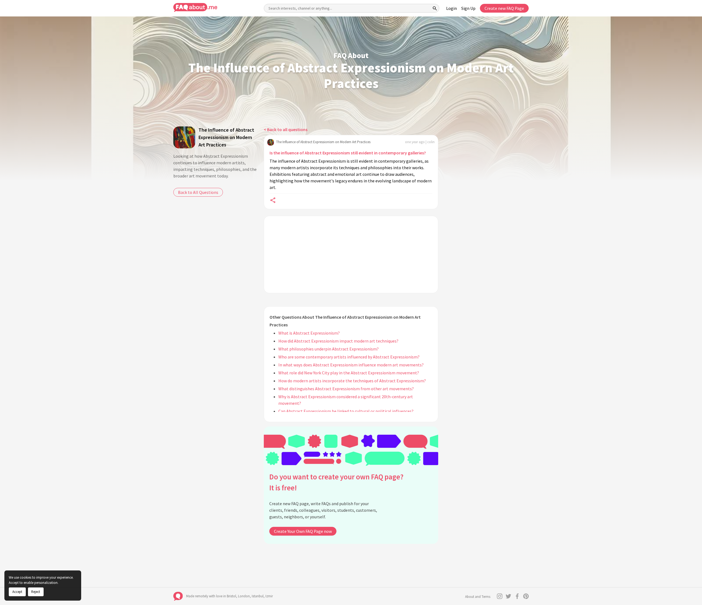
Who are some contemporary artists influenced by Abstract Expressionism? (349, 357)
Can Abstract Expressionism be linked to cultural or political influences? (346, 411)
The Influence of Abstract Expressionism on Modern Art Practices (226, 137)
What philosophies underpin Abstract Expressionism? (328, 349)
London (244, 596)
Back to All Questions (198, 192)
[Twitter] (508, 596)
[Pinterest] (526, 596)
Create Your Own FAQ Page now (303, 531)
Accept (17, 591)
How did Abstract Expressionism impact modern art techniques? (338, 341)
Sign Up (468, 8)
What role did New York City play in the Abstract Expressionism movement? (348, 372)
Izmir (269, 596)
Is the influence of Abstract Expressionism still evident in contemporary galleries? (348, 153)
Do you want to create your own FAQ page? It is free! (336, 482)
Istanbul (258, 596)
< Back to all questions (285, 129)
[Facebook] (517, 596)
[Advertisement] (351, 254)
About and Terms (477, 596)
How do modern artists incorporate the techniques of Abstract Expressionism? (352, 380)
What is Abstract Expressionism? (309, 333)
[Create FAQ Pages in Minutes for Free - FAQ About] (195, 7)
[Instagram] (499, 596)
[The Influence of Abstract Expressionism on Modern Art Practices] (184, 137)
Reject (35, 591)
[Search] (435, 8)
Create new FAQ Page (504, 8)
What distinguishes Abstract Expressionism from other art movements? (346, 388)
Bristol (231, 596)
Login (451, 8)
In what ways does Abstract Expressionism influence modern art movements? (351, 364)
